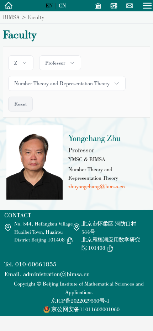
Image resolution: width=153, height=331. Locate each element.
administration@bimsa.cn (56, 274)
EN (49, 5)
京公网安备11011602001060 (85, 309)
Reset (20, 104)
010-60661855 (36, 264)
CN (62, 5)
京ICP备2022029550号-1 (80, 300)
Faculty (36, 17)
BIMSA (11, 17)
